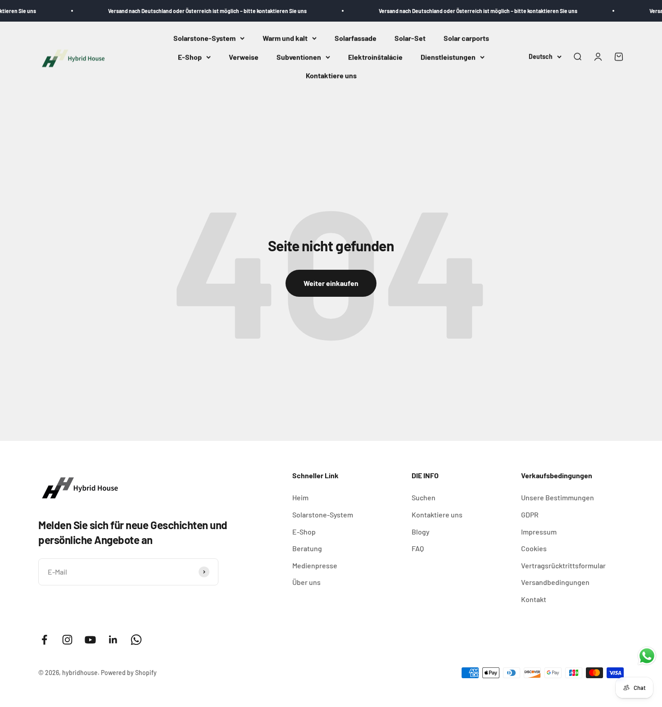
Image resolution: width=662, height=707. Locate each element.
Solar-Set (410, 38)
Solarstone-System (204, 38)
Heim (300, 497)
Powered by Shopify (129, 672)
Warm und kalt (285, 38)
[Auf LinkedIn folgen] (113, 640)
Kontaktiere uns (331, 76)
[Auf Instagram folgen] (67, 640)
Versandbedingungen (555, 582)
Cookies (534, 548)
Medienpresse (314, 565)
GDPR (530, 514)
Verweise (243, 57)
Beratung (307, 548)
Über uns (306, 582)
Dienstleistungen (448, 57)
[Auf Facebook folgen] (44, 640)
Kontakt (533, 599)
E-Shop (190, 57)
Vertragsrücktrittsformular (563, 565)
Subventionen (299, 57)
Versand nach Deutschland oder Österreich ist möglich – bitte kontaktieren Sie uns (196, 11)
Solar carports (466, 38)
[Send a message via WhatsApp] (646, 655)
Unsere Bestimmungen (557, 497)
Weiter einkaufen (331, 283)
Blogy (421, 531)
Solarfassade (355, 38)
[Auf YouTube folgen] (90, 640)
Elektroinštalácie (375, 57)
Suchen (423, 497)
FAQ (418, 548)
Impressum (539, 531)
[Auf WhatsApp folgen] (136, 640)
